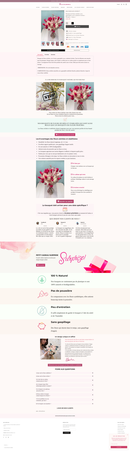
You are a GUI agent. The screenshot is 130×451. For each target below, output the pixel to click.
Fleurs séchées (45, 7)
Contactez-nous (90, 7)
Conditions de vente (121, 431)
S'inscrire (66, 432)
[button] (118, 4)
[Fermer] (127, 434)
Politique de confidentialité (122, 426)
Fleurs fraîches (55, 7)
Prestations (69, 7)
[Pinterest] (8, 437)
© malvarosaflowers (8, 447)
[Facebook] (3, 437)
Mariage (63, 7)
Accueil (38, 7)
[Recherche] (123, 4)
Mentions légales (120, 429)
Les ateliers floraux (79, 7)
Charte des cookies (121, 424)
